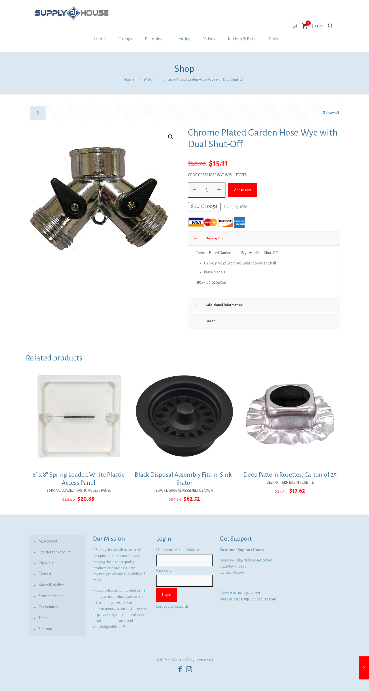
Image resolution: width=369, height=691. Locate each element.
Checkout (46, 563)
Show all (332, 113)
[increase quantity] (219, 190)
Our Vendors (48, 607)
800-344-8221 (249, 593)
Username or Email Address (178, 550)
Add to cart (242, 190)
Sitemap (45, 629)
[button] (171, 137)
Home (129, 80)
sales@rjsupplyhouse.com (255, 599)
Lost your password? (172, 606)
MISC (148, 80)
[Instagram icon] (189, 669)
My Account (48, 541)
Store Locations (51, 596)
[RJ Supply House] (72, 13)
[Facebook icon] (180, 669)
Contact (45, 574)
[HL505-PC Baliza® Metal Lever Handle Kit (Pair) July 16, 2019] (364, 667)
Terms (43, 618)
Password (164, 570)
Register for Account (55, 552)
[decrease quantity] (194, 190)
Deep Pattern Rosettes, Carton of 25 (290, 474)
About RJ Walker (51, 585)
